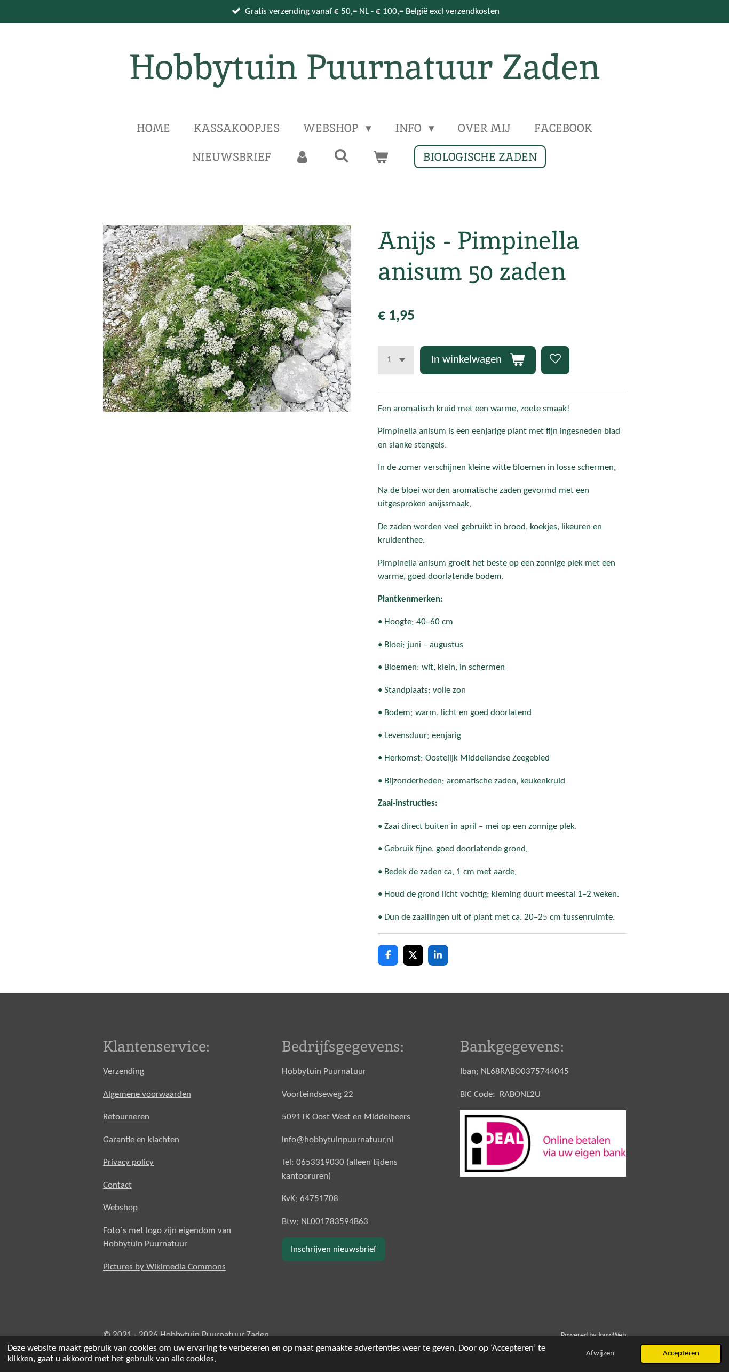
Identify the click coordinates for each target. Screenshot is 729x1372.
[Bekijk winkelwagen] (381, 157)
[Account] (302, 157)
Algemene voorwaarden (147, 1094)
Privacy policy (128, 1162)
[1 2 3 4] (396, 360)
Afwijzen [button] (600, 1354)
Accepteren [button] (681, 1354)
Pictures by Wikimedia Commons (164, 1267)
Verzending (123, 1071)
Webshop (120, 1207)
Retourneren (126, 1117)
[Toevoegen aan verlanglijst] (555, 360)
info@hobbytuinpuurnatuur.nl (337, 1139)
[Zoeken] (341, 155)
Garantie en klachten (141, 1139)
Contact (117, 1185)
